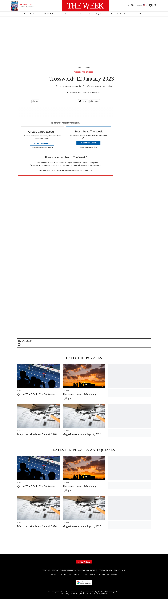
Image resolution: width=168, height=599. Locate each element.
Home (79, 67)
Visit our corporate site (112, 592)
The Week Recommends (52, 14)
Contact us (87, 170)
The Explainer (35, 14)
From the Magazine (95, 14)
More (109, 14)
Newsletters (69, 14)
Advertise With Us (59, 574)
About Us (46, 570)
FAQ (70, 574)
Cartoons (81, 14)
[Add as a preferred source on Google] (84, 582)
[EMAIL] (20, 344)
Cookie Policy (120, 570)
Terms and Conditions (87, 570)
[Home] (25, 14)
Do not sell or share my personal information (95, 574)
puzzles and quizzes (83, 72)
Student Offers (138, 14)
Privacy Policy (105, 570)
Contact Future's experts (64, 570)
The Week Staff (75, 92)
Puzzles (87, 67)
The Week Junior (122, 14)
